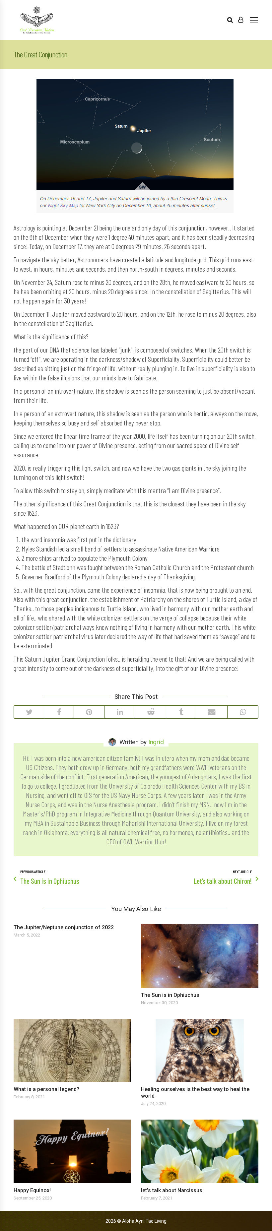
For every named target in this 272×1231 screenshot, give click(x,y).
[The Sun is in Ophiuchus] (199, 956)
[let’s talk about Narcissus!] (199, 1151)
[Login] (241, 20)
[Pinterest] (89, 712)
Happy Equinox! (32, 1190)
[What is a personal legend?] (72, 1050)
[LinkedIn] (119, 712)
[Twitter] (29, 712)
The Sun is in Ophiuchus (170, 995)
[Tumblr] (181, 712)
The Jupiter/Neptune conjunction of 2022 (64, 927)
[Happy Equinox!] (72, 1151)
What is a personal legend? (46, 1089)
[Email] (212, 712)
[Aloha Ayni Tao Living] (37, 20)
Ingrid (156, 742)
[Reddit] (151, 712)
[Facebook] (59, 712)
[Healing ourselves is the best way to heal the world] (199, 1050)
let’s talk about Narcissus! (172, 1190)
